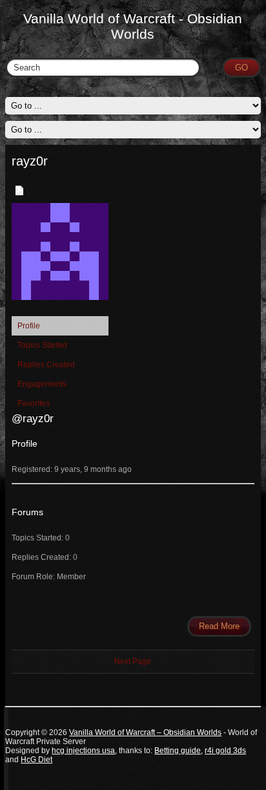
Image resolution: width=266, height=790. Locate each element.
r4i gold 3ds (225, 750)
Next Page (132, 661)
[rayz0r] (60, 310)
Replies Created (46, 364)
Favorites (33, 403)
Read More (219, 626)
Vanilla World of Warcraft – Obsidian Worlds (145, 732)
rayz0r (30, 161)
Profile (28, 325)
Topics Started (42, 345)
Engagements (41, 384)
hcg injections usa (83, 750)
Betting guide (177, 750)
